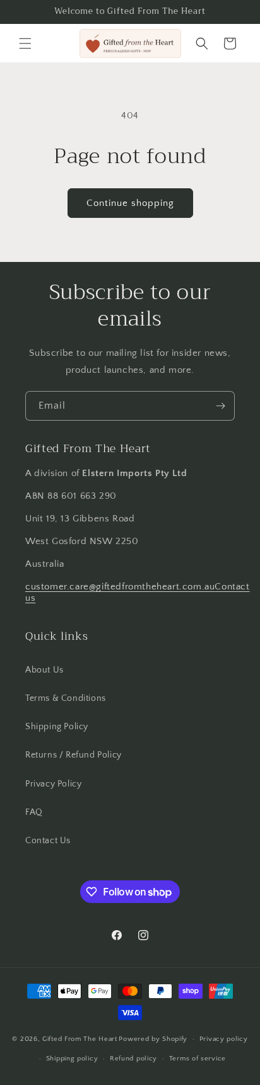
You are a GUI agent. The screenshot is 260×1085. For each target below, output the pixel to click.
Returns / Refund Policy (73, 755)
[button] (25, 43)
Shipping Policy (56, 727)
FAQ (34, 812)
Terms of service (197, 1058)
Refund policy (133, 1058)
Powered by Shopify (153, 1039)
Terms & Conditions (65, 698)
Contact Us (48, 841)
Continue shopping (130, 203)
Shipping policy (72, 1058)
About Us (44, 670)
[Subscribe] (220, 406)
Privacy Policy (53, 784)
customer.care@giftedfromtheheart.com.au (120, 586)
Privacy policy (223, 1039)
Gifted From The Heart (79, 1039)
